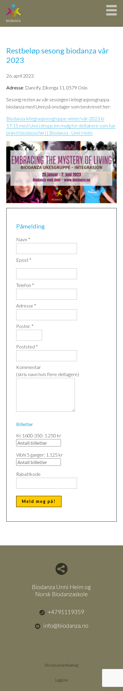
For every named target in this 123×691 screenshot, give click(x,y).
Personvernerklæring (61, 665)
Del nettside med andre (61, 569)
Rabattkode (28, 474)
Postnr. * (24, 326)
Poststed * (27, 346)
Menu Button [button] (111, 10)
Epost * (23, 260)
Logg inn (61, 680)
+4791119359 (66, 611)
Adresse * (26, 305)
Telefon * (25, 285)
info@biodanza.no (65, 625)
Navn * (23, 239)
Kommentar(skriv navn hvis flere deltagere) (47, 370)
